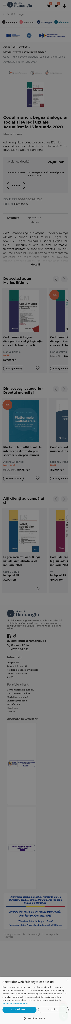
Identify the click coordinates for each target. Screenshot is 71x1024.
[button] (35, 1018)
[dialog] (35, 1000)
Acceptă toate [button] (19, 1009)
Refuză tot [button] (53, 1009)
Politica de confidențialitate (15, 1003)
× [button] (67, 980)
